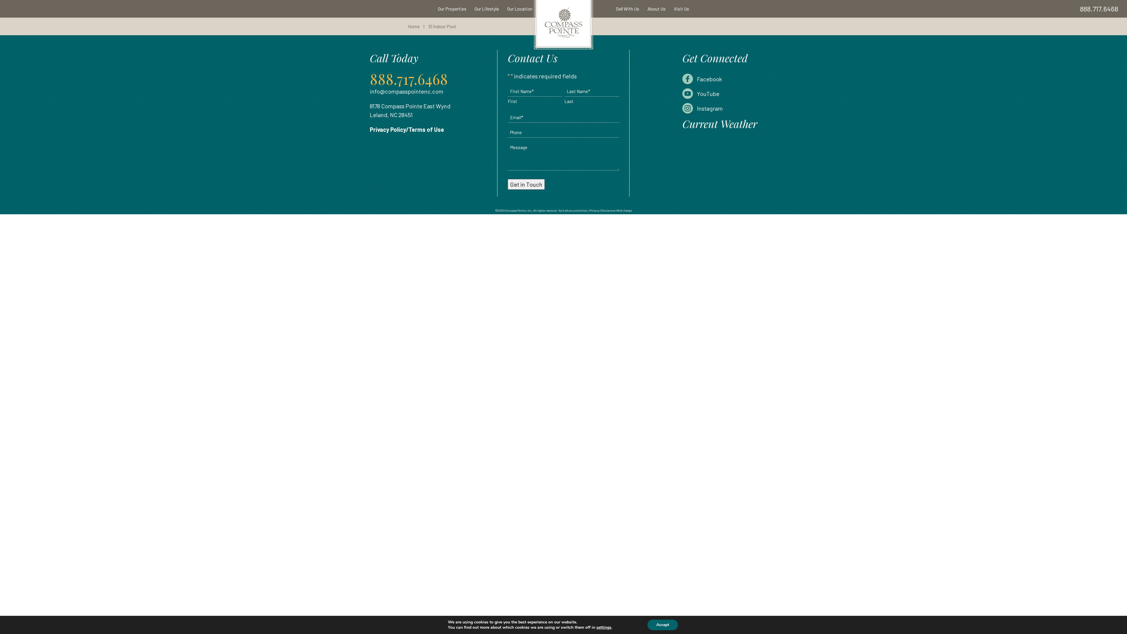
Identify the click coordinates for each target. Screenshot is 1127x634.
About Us (656, 8)
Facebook (709, 78)
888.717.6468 (1099, 8)
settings (603, 627)
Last (568, 101)
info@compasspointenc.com (406, 91)
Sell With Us (627, 8)
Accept (662, 625)
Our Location (519, 8)
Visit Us (681, 8)
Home (414, 26)
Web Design (624, 210)
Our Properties (452, 8)
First (512, 101)
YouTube (708, 93)
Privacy (595, 210)
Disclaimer (608, 210)
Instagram (710, 108)
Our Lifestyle (487, 8)
